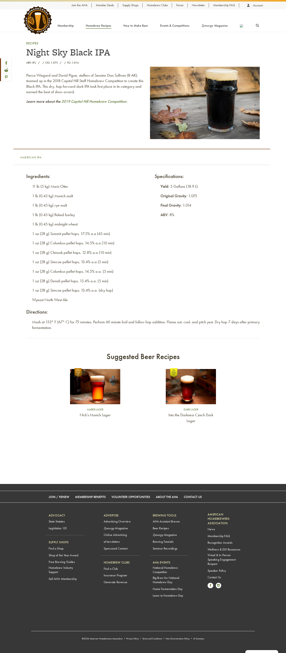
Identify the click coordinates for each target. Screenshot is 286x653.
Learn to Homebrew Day (168, 595)
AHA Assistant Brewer (166, 521)
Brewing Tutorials (163, 542)
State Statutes (57, 521)
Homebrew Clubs (157, 5)
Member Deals (105, 5)
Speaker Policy (217, 571)
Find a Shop (56, 548)
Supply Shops (130, 5)
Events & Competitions (174, 25)
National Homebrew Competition (165, 570)
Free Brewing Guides (62, 562)
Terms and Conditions (152, 638)
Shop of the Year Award (63, 555)
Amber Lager (95, 409)
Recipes (32, 43)
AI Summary (198, 638)
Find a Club (111, 569)
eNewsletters (112, 542)
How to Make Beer (135, 25)
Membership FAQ (224, 5)
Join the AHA (80, 5)
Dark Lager (191, 409)
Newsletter (198, 5)
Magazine (214, 25)
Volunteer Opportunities (130, 497)
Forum (179, 5)
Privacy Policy (132, 638)
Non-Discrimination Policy (178, 638)
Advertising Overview (117, 521)
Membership (65, 25)
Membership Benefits (90, 497)
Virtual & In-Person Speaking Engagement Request (222, 559)
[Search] (257, 24)
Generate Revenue (115, 582)
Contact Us (193, 497)
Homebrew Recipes (98, 25)
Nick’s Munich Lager (95, 414)
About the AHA (167, 497)
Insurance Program (115, 575)
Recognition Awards (220, 543)
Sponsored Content (115, 548)
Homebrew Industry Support (61, 570)
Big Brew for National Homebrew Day (166, 580)
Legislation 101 (58, 528)
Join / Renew (59, 497)
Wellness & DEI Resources (224, 549)
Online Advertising (115, 535)
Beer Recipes (161, 528)
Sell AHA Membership (63, 579)
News (211, 529)
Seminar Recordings (165, 548)
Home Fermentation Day (168, 589)
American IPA (31, 157)
